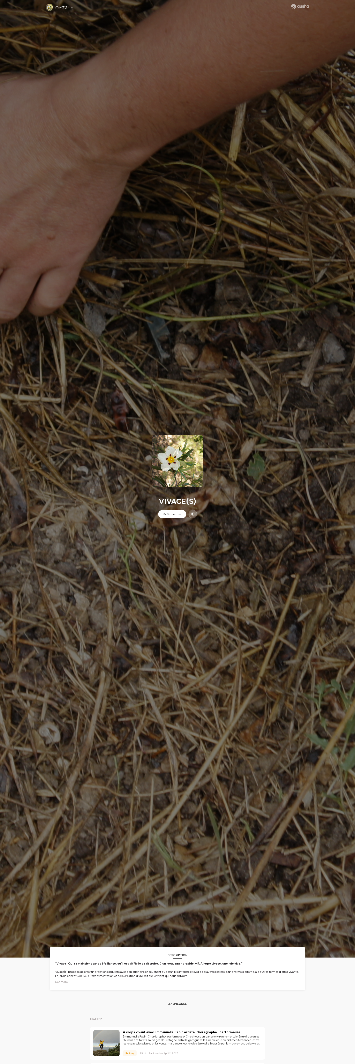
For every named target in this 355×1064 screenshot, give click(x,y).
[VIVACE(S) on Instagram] (193, 514)
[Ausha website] (300, 6)
